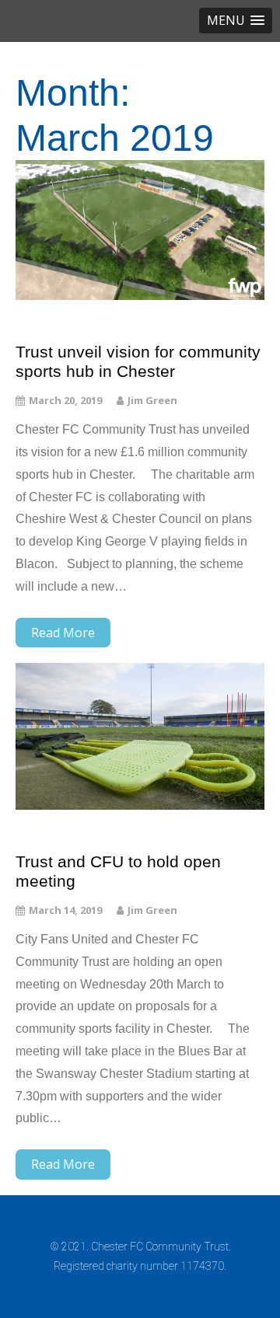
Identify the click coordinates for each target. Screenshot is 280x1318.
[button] (235, 20)
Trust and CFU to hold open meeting (118, 871)
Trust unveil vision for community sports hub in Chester (138, 361)
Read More (63, 632)
